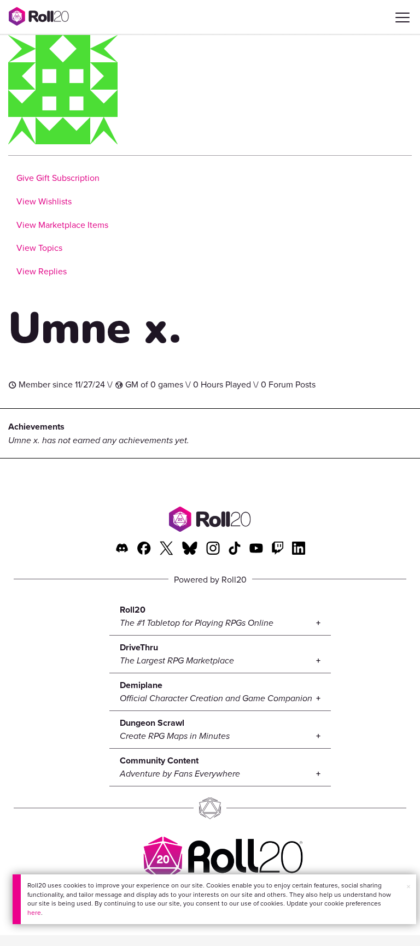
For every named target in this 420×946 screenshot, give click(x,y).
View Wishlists (44, 201)
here (34, 912)
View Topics (39, 248)
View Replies (41, 271)
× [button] (408, 886)
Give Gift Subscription (58, 178)
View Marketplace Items (62, 225)
